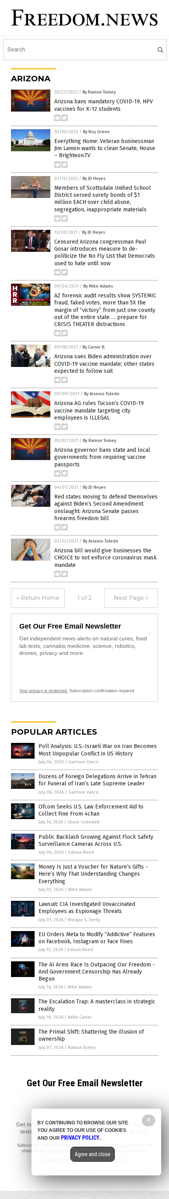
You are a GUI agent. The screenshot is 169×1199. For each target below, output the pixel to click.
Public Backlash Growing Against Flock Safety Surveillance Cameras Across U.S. (96, 840)
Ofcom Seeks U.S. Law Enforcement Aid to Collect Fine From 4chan (91, 810)
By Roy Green (96, 131)
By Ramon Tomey (99, 92)
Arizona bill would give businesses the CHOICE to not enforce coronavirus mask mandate (105, 557)
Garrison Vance (83, 761)
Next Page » (131, 597)
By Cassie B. (94, 347)
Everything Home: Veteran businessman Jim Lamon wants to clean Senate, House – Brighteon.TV (104, 148)
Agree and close (92, 1154)
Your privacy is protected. (43, 690)
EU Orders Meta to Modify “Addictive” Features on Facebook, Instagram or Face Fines (97, 938)
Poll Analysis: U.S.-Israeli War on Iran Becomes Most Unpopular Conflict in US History (98, 750)
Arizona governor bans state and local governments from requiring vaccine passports (102, 457)
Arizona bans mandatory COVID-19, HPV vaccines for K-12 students (103, 105)
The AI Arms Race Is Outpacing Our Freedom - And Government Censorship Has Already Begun (97, 971)
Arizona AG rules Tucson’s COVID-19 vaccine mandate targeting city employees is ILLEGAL (99, 410)
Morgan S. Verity (84, 919)
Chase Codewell (83, 822)
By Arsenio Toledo (101, 393)
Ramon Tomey (82, 1047)
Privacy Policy (80, 1138)
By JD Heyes (94, 178)
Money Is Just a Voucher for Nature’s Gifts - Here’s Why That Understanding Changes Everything (93, 874)
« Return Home (38, 597)
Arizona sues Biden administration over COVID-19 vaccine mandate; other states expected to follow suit (104, 363)
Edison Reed (81, 852)
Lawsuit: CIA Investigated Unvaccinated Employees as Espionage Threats (87, 908)
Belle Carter (80, 1017)
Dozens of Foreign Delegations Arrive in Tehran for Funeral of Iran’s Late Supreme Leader (97, 780)
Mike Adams (80, 889)
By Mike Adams (98, 286)
